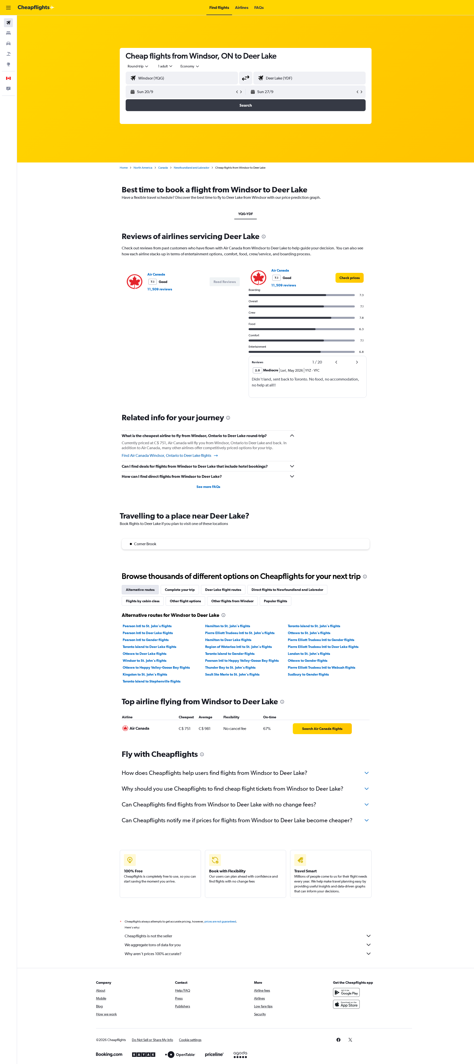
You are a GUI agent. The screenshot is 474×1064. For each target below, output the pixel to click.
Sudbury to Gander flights (308, 674)
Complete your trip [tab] (180, 590)
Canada (163, 167)
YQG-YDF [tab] (245, 214)
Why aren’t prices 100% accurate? (153, 953)
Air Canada (156, 274)
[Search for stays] (8, 33)
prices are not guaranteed (220, 921)
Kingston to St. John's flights (145, 674)
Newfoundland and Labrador (191, 167)
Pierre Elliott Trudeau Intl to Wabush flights (321, 667)
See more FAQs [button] (208, 487)
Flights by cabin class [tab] (142, 601)
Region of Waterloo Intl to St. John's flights (238, 647)
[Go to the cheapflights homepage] (36, 7)
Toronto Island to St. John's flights (314, 626)
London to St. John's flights (309, 654)
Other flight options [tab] (185, 601)
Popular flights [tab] (275, 601)
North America (143, 167)
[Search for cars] (8, 43)
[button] (8, 7)
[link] (350, 278)
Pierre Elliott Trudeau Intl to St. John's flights (240, 633)
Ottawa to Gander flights (307, 660)
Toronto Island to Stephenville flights (151, 681)
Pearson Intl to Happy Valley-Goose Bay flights (242, 660)
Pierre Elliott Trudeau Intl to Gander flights (321, 640)
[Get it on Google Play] (346, 992)
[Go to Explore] (8, 64)
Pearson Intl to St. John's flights (147, 626)
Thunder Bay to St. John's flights (230, 667)
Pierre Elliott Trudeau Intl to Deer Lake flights (323, 647)
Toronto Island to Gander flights (230, 654)
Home (124, 167)
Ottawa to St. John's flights (309, 633)
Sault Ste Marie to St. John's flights (232, 674)
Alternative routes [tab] (140, 590)
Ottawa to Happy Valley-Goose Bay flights (156, 667)
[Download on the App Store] (346, 1004)
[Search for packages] (8, 54)
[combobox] (138, 66)
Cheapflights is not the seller (148, 936)
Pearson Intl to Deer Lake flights (148, 633)
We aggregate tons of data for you (153, 945)
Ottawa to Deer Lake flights (144, 654)
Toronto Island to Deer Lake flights (149, 647)
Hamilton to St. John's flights (227, 626)
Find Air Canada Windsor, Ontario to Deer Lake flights (166, 455)
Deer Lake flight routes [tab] (223, 590)
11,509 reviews (159, 289)
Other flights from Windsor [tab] (232, 601)
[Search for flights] (8, 23)
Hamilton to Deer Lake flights (228, 640)
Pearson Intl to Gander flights (146, 640)
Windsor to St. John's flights (144, 660)
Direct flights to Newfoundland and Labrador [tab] (287, 590)
